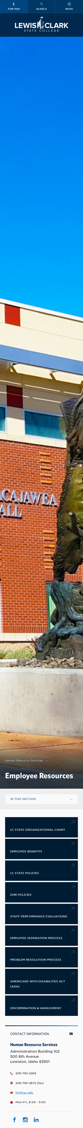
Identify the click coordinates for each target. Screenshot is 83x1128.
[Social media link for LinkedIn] (36, 1120)
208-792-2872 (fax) (30, 1083)
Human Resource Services (24, 760)
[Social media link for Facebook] (14, 1120)
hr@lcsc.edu (24, 1092)
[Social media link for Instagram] (25, 1120)
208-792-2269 (26, 1073)
